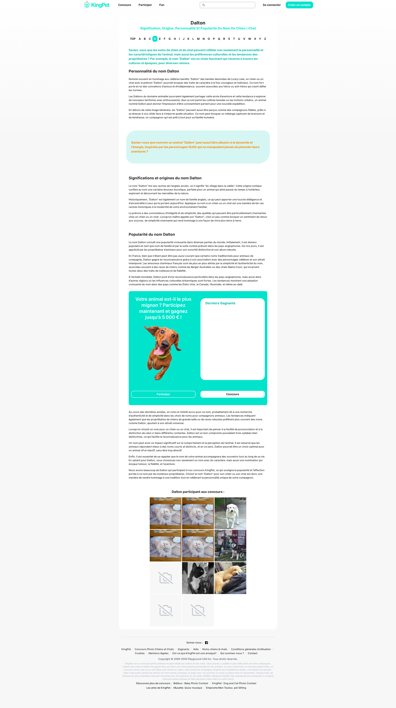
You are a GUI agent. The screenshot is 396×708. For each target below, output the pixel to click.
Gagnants (183, 649)
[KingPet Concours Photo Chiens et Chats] (97, 5)
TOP (133, 38)
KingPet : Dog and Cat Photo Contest (234, 683)
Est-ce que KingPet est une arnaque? (194, 653)
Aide (195, 649)
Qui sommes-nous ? (232, 653)
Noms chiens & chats (214, 649)
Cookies (140, 653)
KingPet (126, 649)
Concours (124, 5)
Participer (145, 5)
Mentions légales (158, 653)
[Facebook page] (206, 643)
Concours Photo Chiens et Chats (154, 649)
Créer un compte (299, 5)
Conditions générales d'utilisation (251, 649)
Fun (161, 5)
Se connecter (272, 5)
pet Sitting (240, 687)
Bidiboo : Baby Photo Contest (190, 683)
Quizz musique (193, 687)
